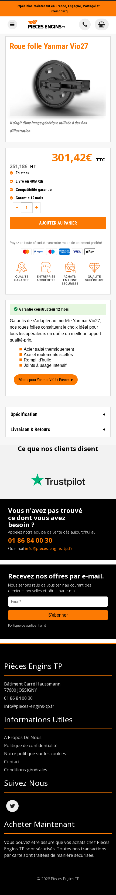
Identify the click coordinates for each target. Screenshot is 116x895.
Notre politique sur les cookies (35, 754)
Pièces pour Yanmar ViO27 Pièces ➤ (46, 380)
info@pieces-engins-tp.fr (48, 548)
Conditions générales (25, 770)
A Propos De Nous (23, 737)
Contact (12, 762)
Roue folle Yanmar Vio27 (49, 46)
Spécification (24, 414)
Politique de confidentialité (27, 625)
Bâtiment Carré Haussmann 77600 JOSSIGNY (32, 687)
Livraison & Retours (30, 429)
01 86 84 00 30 (30, 540)
